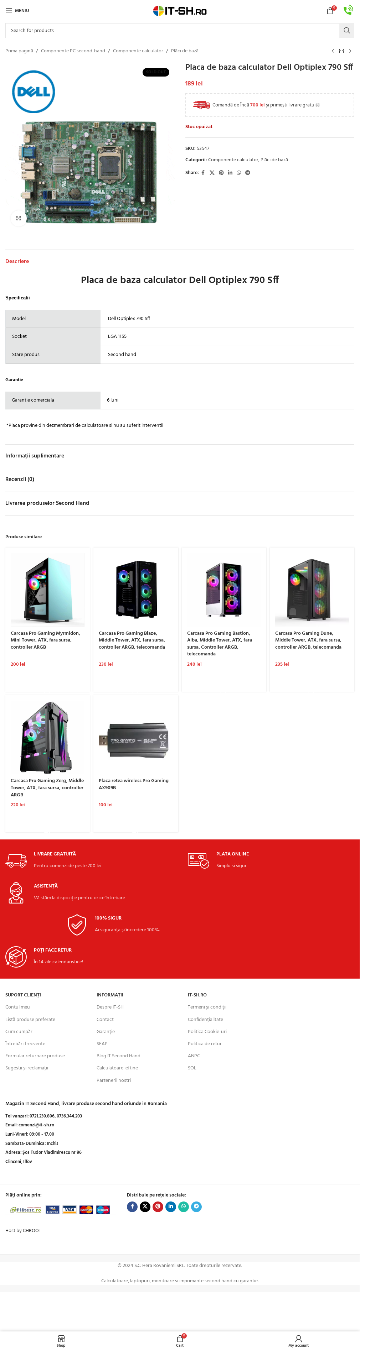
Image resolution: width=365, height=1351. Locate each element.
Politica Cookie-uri (207, 1032)
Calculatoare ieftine (117, 1068)
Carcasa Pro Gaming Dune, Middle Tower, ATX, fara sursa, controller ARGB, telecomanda (308, 640)
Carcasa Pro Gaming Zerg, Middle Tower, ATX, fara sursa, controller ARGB (47, 788)
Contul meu (17, 1007)
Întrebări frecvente (25, 1044)
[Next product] (350, 51)
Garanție (106, 1032)
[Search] (346, 30)
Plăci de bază (185, 51)
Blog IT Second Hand (118, 1056)
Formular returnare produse (35, 1056)
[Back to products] (341, 51)
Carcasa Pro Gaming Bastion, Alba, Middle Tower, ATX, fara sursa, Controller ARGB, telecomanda (219, 644)
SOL (192, 1068)
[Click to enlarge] (19, 218)
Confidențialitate (205, 1020)
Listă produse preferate (30, 1020)
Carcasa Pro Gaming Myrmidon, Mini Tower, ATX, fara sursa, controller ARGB (45, 640)
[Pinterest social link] (221, 173)
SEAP (102, 1044)
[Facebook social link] (203, 173)
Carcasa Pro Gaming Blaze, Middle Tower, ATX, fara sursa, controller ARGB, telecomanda (132, 640)
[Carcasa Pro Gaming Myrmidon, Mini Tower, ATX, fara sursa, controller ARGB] (47, 590)
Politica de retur (205, 1044)
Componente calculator (138, 51)
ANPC (194, 1056)
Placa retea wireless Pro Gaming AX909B (134, 784)
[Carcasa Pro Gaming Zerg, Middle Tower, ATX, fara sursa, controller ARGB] (47, 737)
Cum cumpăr (18, 1032)
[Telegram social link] (247, 173)
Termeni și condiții (207, 1007)
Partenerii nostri (114, 1081)
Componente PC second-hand (73, 51)
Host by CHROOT (23, 1231)
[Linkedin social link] (230, 173)
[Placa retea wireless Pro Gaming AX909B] (136, 737)
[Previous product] (333, 51)
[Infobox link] (348, 10)
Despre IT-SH (110, 1007)
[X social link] (212, 173)
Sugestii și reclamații (26, 1068)
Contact (105, 1020)
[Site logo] (180, 11)
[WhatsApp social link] (239, 173)
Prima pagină (19, 51)
